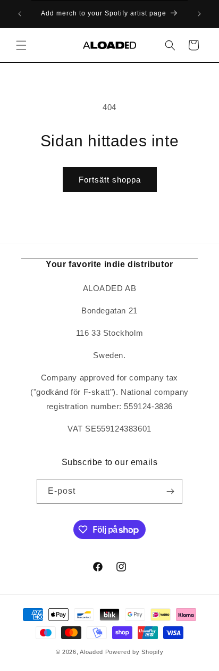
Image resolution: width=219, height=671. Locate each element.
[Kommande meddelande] (199, 14)
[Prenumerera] (170, 491)
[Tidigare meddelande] (19, 14)
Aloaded (91, 652)
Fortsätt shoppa (110, 179)
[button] (21, 45)
